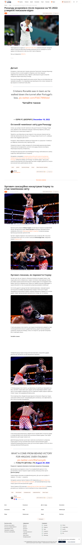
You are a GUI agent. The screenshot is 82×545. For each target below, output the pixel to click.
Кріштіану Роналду (25, 167)
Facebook (46, 533)
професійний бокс (36, 492)
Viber (45, 529)
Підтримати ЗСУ (67, 1)
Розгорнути (41, 519)
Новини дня (25, 514)
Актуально (25, 505)
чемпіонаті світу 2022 (30, 47)
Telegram (46, 527)
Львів (42, 509)
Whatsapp (46, 535)
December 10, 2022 (41, 119)
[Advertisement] (31, 61)
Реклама (25, 530)
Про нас (25, 525)
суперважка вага (27, 492)
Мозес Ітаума (45, 492)
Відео (54, 2)
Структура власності (27, 531)
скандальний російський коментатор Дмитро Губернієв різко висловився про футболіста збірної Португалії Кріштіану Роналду (30, 158)
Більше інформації (71, 541)
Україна (21, 2)
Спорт (42, 2)
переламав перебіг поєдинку (30, 231)
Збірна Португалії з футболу (42, 167)
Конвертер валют (27, 536)
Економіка (37, 2)
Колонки (47, 2)
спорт (13, 167)
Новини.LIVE (18, 239)
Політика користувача (9, 525)
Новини (26, 2)
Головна (5, 5)
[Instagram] (14, 499)
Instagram (46, 531)
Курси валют (26, 535)
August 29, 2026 (43, 463)
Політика (61, 514)
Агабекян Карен (17, 497)
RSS (63, 533)
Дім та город (44, 505)
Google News (65, 527)
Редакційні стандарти (9, 530)
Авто (5, 505)
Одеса (42, 514)
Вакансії (25, 526)
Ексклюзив (7, 509)
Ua (73, 1)
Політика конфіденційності (10, 526)
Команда (25, 533)
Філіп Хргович (18, 492)
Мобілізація (62, 509)
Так (62, 541)
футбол (17, 167)
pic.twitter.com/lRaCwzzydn (31, 460)
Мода (5, 514)
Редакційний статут (8, 528)
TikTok (63, 525)
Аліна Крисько (17, 172)
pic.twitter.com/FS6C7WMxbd (34, 97)
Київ (24, 509)
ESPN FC (23, 54)
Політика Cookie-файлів (9, 531)
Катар (33, 167)
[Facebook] (16, 499)
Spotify (63, 529)
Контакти (25, 528)
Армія (31, 2)
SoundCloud (65, 531)
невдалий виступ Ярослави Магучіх (36, 486)
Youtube (45, 525)
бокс (12, 492)
